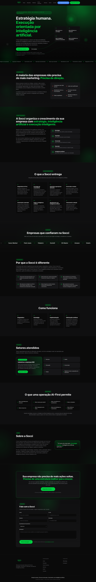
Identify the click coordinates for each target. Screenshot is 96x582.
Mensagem (21, 529)
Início (24, 2)
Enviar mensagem (25, 541)
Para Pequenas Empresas (63, 2)
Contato (54, 2)
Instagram (65, 563)
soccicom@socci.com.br (49, 541)
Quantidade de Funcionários (24, 523)
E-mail (49, 512)
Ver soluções (34, 49)
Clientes (34, 2)
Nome (20, 512)
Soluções (29, 2)
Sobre (50, 2)
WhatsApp (50, 518)
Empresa (21, 518)
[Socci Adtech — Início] (19, 3)
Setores (45, 2)
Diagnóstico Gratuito (75, 2)
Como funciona (39, 3)
